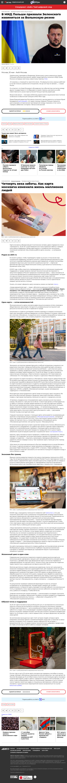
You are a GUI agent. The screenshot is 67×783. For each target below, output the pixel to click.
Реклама (12, 748)
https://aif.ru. (31, 769)
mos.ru (56, 284)
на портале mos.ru (56, 431)
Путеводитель (36, 750)
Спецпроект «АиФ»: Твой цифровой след (33, 7)
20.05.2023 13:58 (5, 11)
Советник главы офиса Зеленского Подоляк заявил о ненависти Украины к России (20, 141)
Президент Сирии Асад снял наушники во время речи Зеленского (51, 136)
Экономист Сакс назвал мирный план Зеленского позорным (18, 136)
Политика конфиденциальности (17, 772)
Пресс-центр (57, 748)
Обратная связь (27, 750)
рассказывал (22, 101)
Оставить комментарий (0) (53, 111)
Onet (46, 79)
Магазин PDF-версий (15, 750)
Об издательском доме (23, 748)
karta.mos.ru (50, 513)
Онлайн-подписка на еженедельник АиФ (41, 748)
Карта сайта (45, 750)
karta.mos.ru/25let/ (16, 685)
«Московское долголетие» (46, 417)
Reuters (12, 64)
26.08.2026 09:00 (6, 181)
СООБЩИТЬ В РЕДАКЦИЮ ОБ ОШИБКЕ (19, 752)
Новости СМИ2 (34, 147)
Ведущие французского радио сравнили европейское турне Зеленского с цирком (51, 141)
